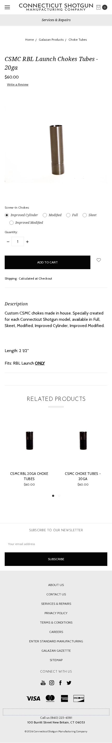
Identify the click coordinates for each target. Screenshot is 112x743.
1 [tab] (53, 496)
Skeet (92, 215)
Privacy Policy (56, 613)
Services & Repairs (56, 19)
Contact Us (56, 594)
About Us (56, 585)
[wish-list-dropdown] (98, 260)
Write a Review (17, 84)
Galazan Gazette (56, 651)
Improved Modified (29, 222)
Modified (55, 215)
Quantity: (11, 232)
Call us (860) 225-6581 (56, 718)
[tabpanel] (29, 454)
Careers (56, 632)
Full (75, 215)
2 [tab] (59, 496)
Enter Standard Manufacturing (56, 641)
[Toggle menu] (7, 7)
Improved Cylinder (24, 215)
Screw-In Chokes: (17, 207)
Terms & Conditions (56, 622)
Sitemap (56, 660)
